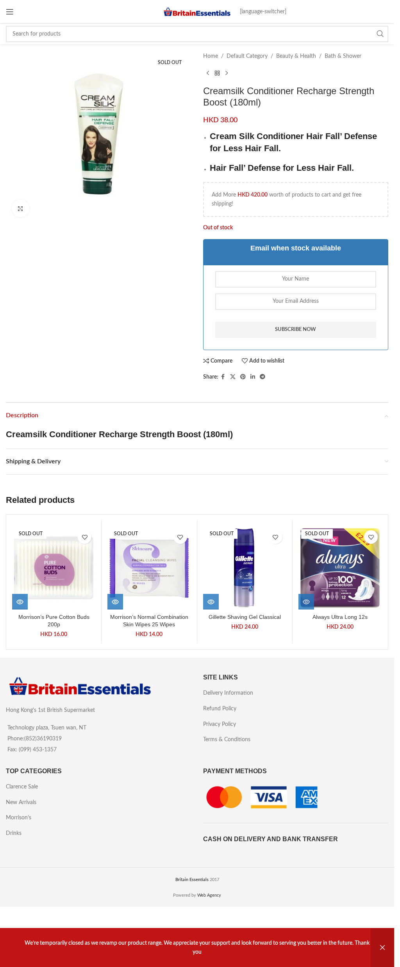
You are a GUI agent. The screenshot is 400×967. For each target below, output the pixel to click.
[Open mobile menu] (10, 12)
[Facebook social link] (223, 377)
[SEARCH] (380, 34)
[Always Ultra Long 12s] (340, 568)
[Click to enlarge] (20, 208)
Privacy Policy (219, 724)
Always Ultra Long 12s (340, 617)
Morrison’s (18, 817)
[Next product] (226, 73)
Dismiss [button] (382, 947)
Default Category (247, 56)
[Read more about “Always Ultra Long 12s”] (306, 602)
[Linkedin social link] (252, 377)
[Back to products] (217, 73)
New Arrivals (21, 802)
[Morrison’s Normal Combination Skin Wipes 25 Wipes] (149, 568)
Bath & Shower (343, 56)
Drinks (13, 833)
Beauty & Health (296, 56)
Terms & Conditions (226, 739)
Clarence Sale (22, 787)
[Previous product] (207, 73)
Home (210, 56)
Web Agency (209, 895)
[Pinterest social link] (243, 377)
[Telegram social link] (262, 377)
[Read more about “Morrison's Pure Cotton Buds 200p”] (20, 602)
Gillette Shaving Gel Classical (245, 617)
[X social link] (233, 377)
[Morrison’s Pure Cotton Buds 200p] (53, 568)
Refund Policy (219, 708)
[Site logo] (197, 11)
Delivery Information (228, 693)
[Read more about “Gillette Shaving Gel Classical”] (211, 602)
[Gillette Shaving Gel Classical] (244, 568)
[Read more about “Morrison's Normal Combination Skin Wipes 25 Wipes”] (115, 602)
